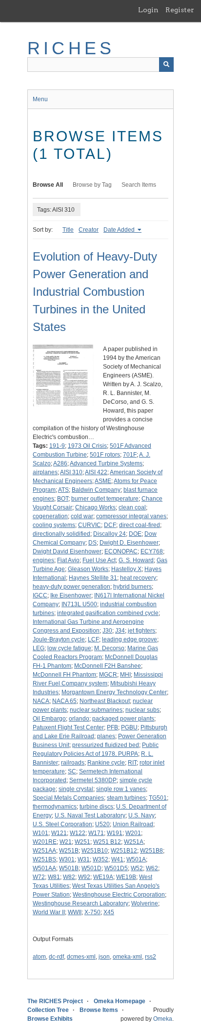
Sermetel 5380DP (93, 780)
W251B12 (124, 850)
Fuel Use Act (99, 560)
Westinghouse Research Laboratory (80, 903)
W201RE (45, 841)
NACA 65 (64, 701)
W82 (69, 877)
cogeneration (50, 516)
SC (72, 771)
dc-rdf (56, 956)
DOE (135, 533)
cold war (82, 516)
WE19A (103, 877)
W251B (69, 850)
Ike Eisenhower (70, 595)
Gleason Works (88, 569)
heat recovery (138, 577)
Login (148, 10)
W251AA (44, 850)
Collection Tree (48, 1010)
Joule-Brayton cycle (59, 639)
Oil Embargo (49, 718)
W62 (152, 868)
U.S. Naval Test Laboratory (90, 815)
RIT (132, 762)
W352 (100, 859)
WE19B (126, 877)
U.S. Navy (141, 815)
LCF (93, 639)
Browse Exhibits (50, 1018)
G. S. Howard (136, 560)
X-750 (92, 912)
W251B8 (151, 850)
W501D (91, 868)
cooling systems (54, 525)
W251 (82, 841)
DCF (110, 525)
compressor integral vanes (131, 516)
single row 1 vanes (121, 789)
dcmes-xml (81, 956)
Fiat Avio (68, 560)
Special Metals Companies (68, 797)
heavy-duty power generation (71, 586)
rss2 (150, 956)
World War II (49, 912)
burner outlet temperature (105, 498)
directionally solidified (61, 533)
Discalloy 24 (109, 533)
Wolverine (144, 903)
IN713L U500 (79, 604)
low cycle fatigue (69, 648)
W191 (114, 833)
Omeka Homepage (119, 1001)
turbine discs (96, 806)
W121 (59, 833)
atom (39, 956)
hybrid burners (132, 586)
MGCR (108, 674)
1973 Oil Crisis (87, 445)
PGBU (129, 727)
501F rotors (105, 454)
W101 (40, 833)
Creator (89, 229)
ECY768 (152, 551)
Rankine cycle (106, 762)
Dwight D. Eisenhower (129, 542)
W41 (117, 859)
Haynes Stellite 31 (93, 577)
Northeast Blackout (105, 701)
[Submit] (166, 64)
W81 (54, 877)
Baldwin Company (96, 489)
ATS (63, 489)
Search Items (138, 184)
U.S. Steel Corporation (62, 824)
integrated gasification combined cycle (108, 613)
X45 (108, 912)
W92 (84, 877)
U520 (102, 824)
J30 (107, 630)
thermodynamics (55, 806)
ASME (103, 481)
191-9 (57, 445)
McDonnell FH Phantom (64, 674)
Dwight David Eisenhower (67, 551)
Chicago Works (95, 507)
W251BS (44, 859)
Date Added (119, 229)
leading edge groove (129, 639)
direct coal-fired (139, 525)
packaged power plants (123, 718)
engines (43, 560)
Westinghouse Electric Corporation (119, 894)
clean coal (132, 507)
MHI (125, 674)
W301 (67, 859)
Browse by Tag (92, 184)
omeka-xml (127, 956)
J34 (120, 630)
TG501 (158, 797)
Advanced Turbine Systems (106, 463)
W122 (77, 833)
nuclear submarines (96, 709)
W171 (96, 833)
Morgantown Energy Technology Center (114, 692)
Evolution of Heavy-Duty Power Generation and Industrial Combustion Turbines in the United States (95, 291)
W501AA (44, 868)
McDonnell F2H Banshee (107, 665)
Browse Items (99, 1010)
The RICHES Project (55, 1001)
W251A (133, 841)
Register (179, 10)
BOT (62, 498)
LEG (38, 648)
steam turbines (126, 797)
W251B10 (94, 850)
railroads (72, 762)
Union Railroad (133, 824)
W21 (66, 841)
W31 (84, 859)
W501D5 (116, 868)
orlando (79, 718)
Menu (40, 99)
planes (106, 736)
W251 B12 (107, 841)
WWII (74, 912)
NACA (41, 701)
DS (92, 542)
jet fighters (141, 630)
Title (68, 229)
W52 (137, 868)
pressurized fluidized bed (105, 745)
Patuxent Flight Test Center (68, 727)
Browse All (48, 184)
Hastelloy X (126, 569)
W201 (133, 833)
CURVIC (89, 525)
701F (130, 454)
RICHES (71, 48)
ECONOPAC (121, 551)
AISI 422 (96, 472)
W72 (39, 877)
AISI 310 (71, 472)
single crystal (76, 789)
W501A (136, 859)
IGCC (40, 595)
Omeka (162, 1018)
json (104, 956)
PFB (112, 727)
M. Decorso (109, 648)
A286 (60, 463)
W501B (69, 868)
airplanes (45, 472)
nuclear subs (142, 709)
